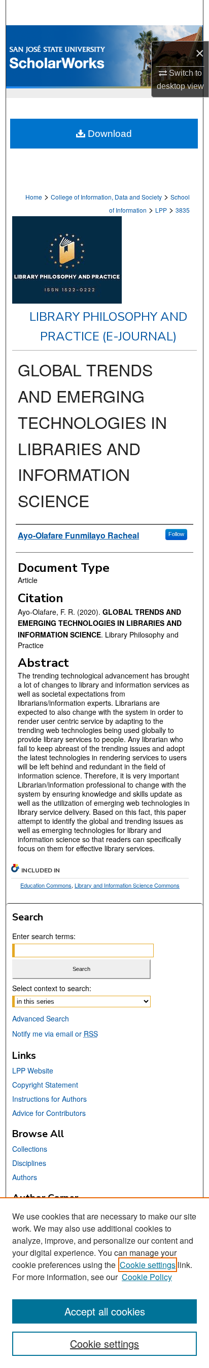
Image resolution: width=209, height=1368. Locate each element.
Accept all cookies (104, 1311)
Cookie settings (148, 1265)
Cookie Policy (147, 1277)
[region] (104, 1282)
